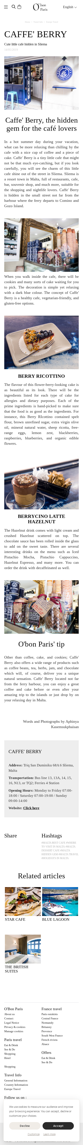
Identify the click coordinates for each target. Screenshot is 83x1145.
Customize (34, 1134)
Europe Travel (52, 22)
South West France (52, 1035)
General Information (15, 1080)
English (68, 7)
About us (9, 1014)
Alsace (45, 1044)
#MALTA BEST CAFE (53, 842)
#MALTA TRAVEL (69, 854)
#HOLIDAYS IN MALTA (55, 858)
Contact (8, 1018)
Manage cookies (13, 1031)
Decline (25, 1125)
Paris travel (13, 1040)
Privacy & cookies (14, 1027)
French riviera (49, 1039)
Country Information (16, 1084)
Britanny (47, 1027)
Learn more (49, 1134)
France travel (52, 1009)
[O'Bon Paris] (40, 7)
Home (27, 22)
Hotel (7, 1058)
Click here (31, 808)
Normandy (48, 1022)
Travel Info (38, 22)
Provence (47, 1031)
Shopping (10, 1053)
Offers (46, 1052)
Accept (58, 1125)
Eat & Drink (11, 1045)
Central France (50, 1018)
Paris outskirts (50, 1014)
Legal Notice (11, 1022)
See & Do (9, 1049)
